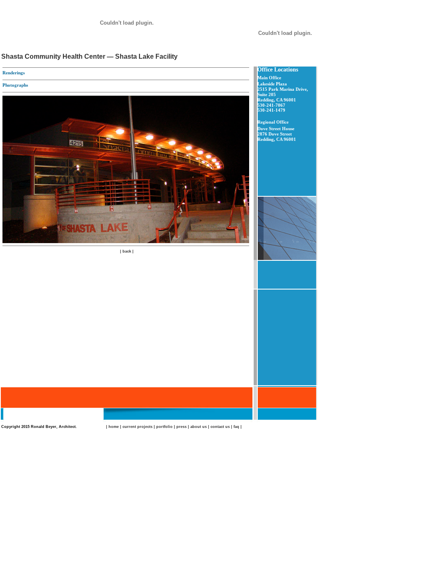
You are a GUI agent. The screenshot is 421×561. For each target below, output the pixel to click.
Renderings (13, 72)
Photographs (15, 85)
